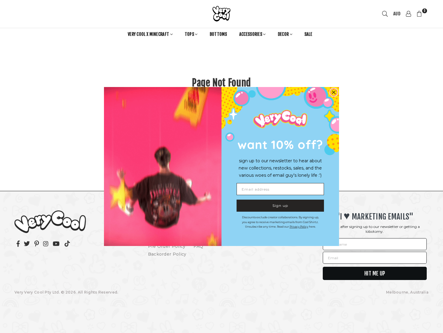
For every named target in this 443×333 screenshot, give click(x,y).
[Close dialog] (334, 92)
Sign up (280, 205)
